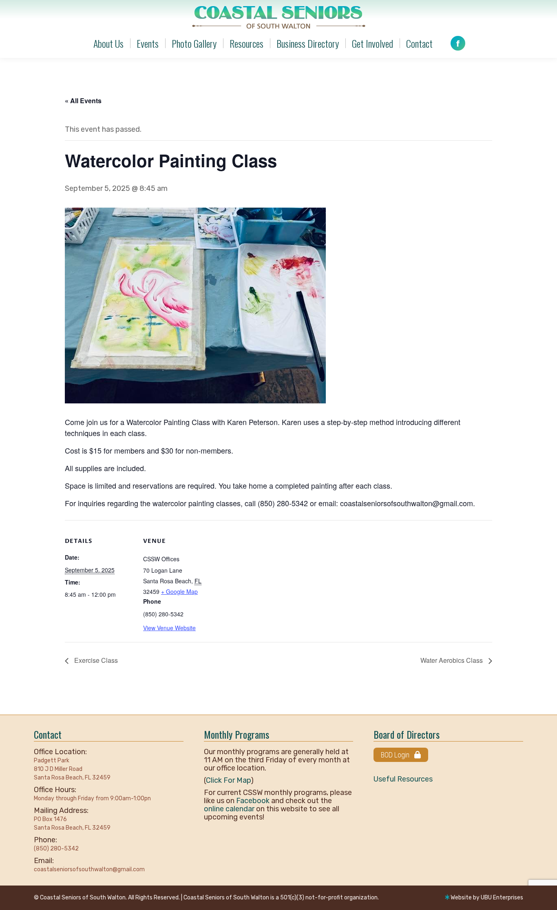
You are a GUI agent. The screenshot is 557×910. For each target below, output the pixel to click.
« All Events (83, 100)
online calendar (229, 808)
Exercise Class (95, 660)
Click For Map (228, 780)
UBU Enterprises (502, 897)
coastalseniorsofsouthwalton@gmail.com (89, 869)
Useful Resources (403, 779)
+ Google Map (179, 591)
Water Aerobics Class (452, 660)
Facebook (253, 800)
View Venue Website (169, 628)
